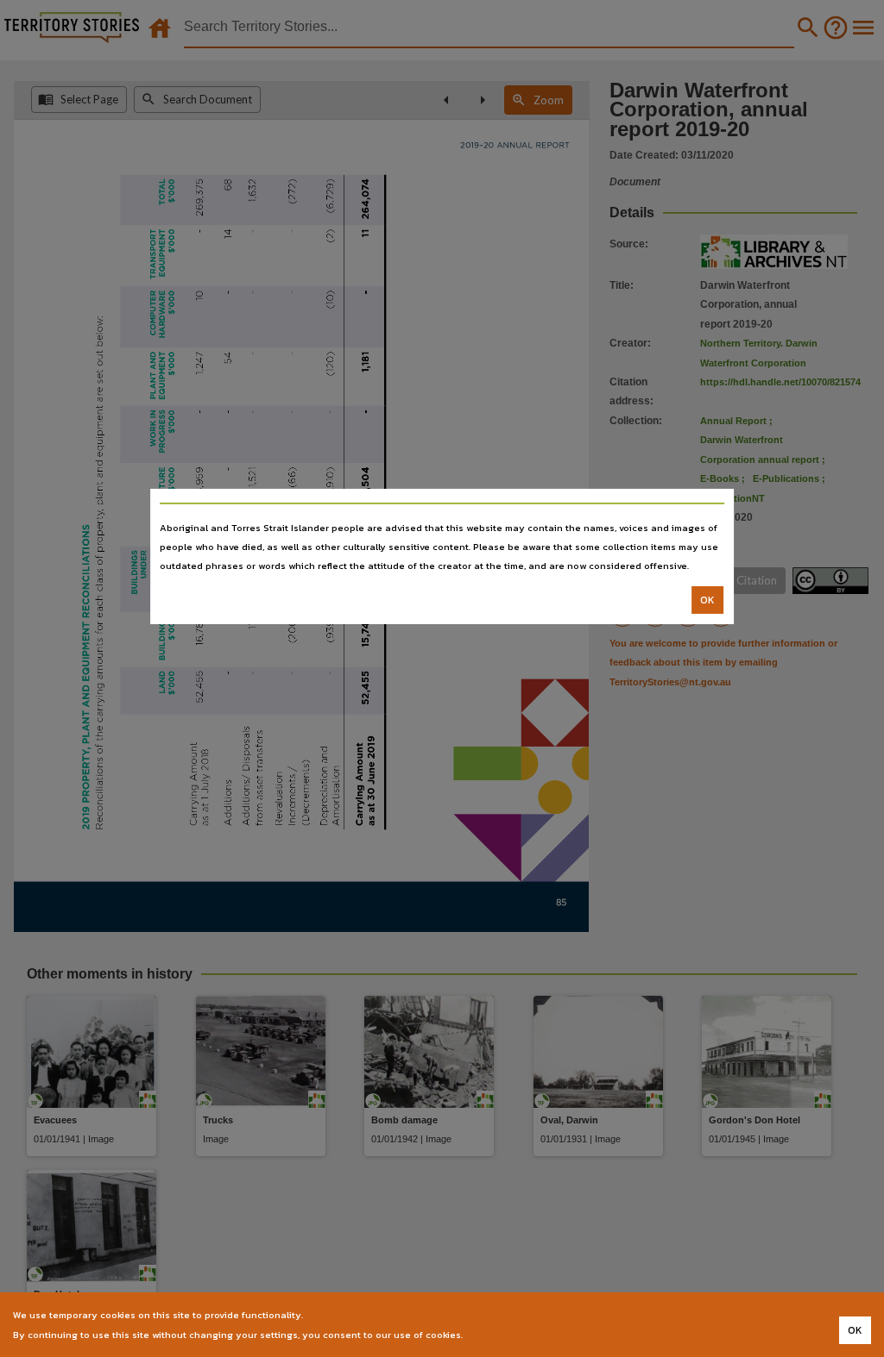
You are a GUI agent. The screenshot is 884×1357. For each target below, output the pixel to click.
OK (707, 600)
